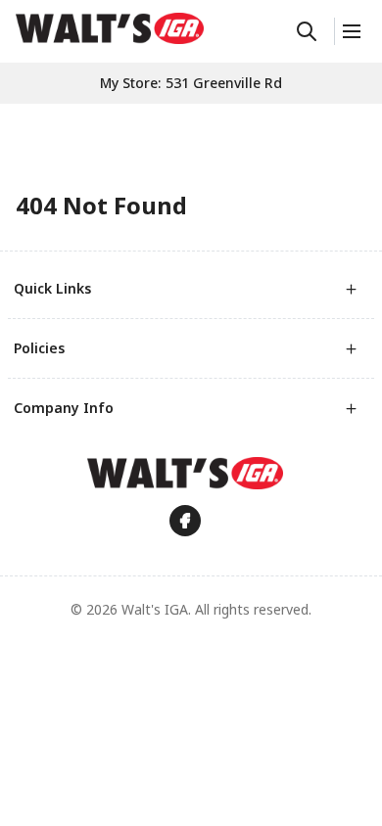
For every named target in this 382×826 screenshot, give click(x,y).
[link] (110, 28)
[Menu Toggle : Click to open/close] (350, 31)
